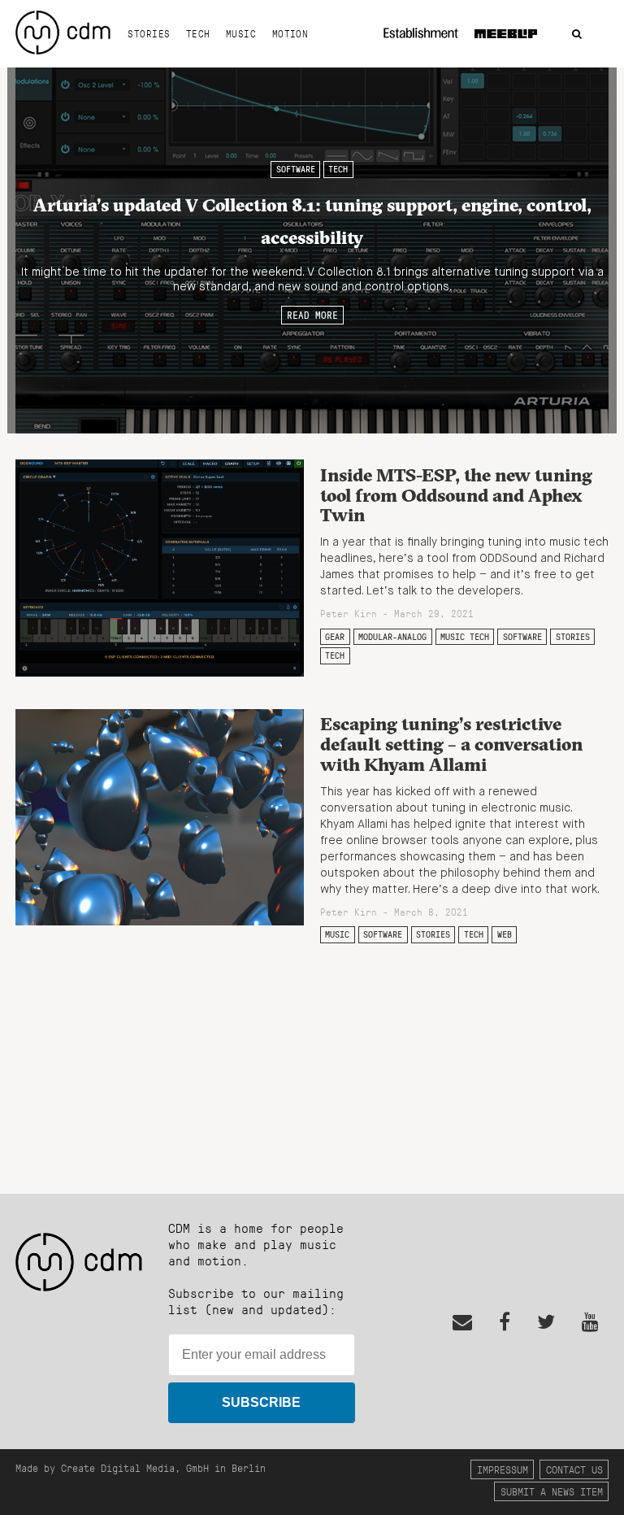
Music (241, 33)
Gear (334, 636)
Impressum (502, 1469)
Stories (149, 33)
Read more (312, 314)
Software (295, 169)
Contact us (574, 1469)
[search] (577, 34)
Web (504, 934)
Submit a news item (551, 1491)
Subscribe (261, 1402)
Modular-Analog (392, 636)
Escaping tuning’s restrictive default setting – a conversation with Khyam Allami (451, 743)
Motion (290, 33)
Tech (198, 33)
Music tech (464, 636)
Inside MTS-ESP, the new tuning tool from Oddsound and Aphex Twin (456, 495)
